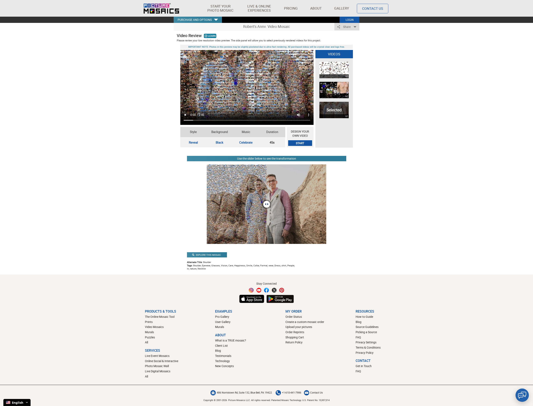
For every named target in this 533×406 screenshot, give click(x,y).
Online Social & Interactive (161, 361)
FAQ (358, 337)
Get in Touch (364, 366)
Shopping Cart (294, 337)
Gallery (341, 8)
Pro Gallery (222, 317)
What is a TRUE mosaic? (230, 340)
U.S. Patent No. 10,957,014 (316, 400)
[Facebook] (266, 290)
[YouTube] (259, 290)
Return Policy (294, 342)
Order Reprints (294, 332)
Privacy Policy (365, 353)
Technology (222, 361)
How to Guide (364, 317)
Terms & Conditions (368, 347)
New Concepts (224, 366)
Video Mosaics (154, 327)
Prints (149, 322)
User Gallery (222, 322)
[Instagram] (251, 290)
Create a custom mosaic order (304, 322)
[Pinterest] (281, 290)
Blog (218, 351)
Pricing (291, 8)
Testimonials (223, 356)
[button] (220, 8)
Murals (149, 332)
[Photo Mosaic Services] (161, 8)
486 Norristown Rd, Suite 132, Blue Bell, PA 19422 (244, 392)
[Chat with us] (522, 395)
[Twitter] (274, 290)
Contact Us (372, 8)
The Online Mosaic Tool (159, 317)
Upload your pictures (298, 327)
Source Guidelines (367, 327)
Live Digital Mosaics (157, 371)
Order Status (293, 317)
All (146, 342)
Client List (221, 346)
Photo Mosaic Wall (157, 366)
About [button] (316, 8)
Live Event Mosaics (157, 356)
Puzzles (150, 337)
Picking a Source (366, 332)
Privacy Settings (366, 342)
